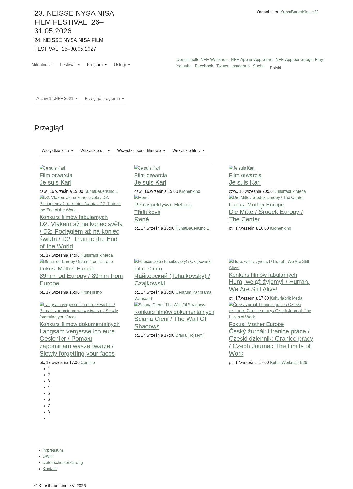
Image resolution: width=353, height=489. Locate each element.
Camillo (88, 362)
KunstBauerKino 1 (101, 191)
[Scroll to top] (341, 477)
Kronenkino (189, 191)
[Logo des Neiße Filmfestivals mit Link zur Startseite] (176, 14)
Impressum (53, 450)
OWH (48, 456)
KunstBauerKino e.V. (299, 12)
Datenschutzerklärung (63, 462)
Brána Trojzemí (189, 335)
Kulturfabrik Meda (290, 191)
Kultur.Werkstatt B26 (288, 362)
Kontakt (50, 469)
